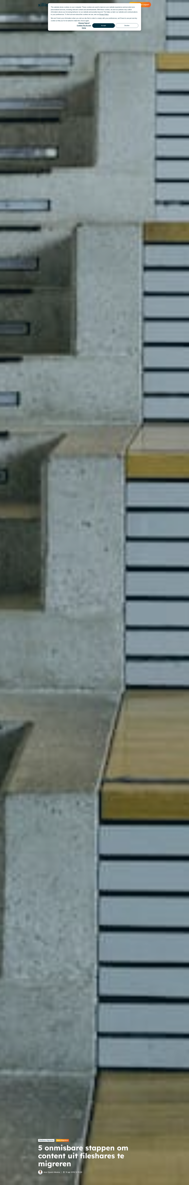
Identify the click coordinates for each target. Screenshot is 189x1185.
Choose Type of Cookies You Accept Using (84, 25)
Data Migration (62, 1140)
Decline (126, 25)
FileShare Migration (46, 1140)
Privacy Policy (104, 14)
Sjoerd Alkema (54, 1172)
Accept (103, 25)
